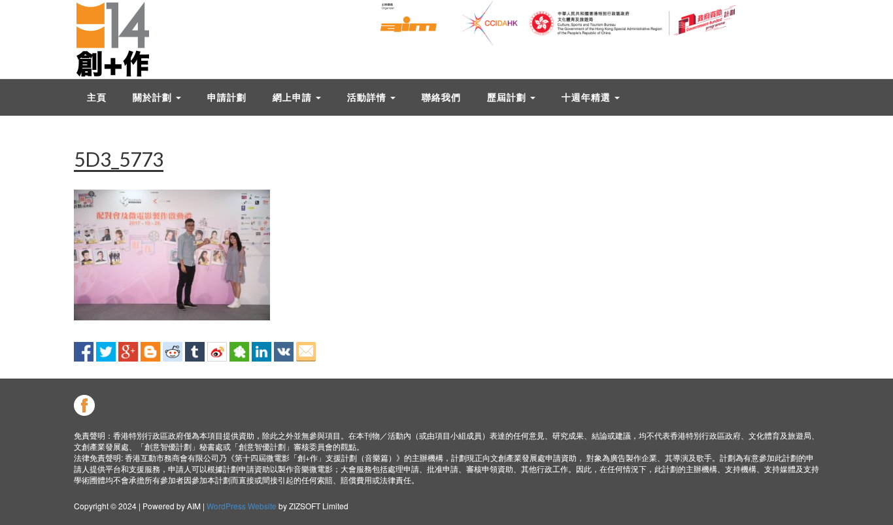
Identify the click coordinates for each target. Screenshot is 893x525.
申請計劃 (226, 97)
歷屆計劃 (508, 97)
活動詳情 (368, 97)
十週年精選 (587, 97)
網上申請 (293, 97)
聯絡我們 (441, 97)
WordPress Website (242, 505)
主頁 (97, 97)
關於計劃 (154, 97)
